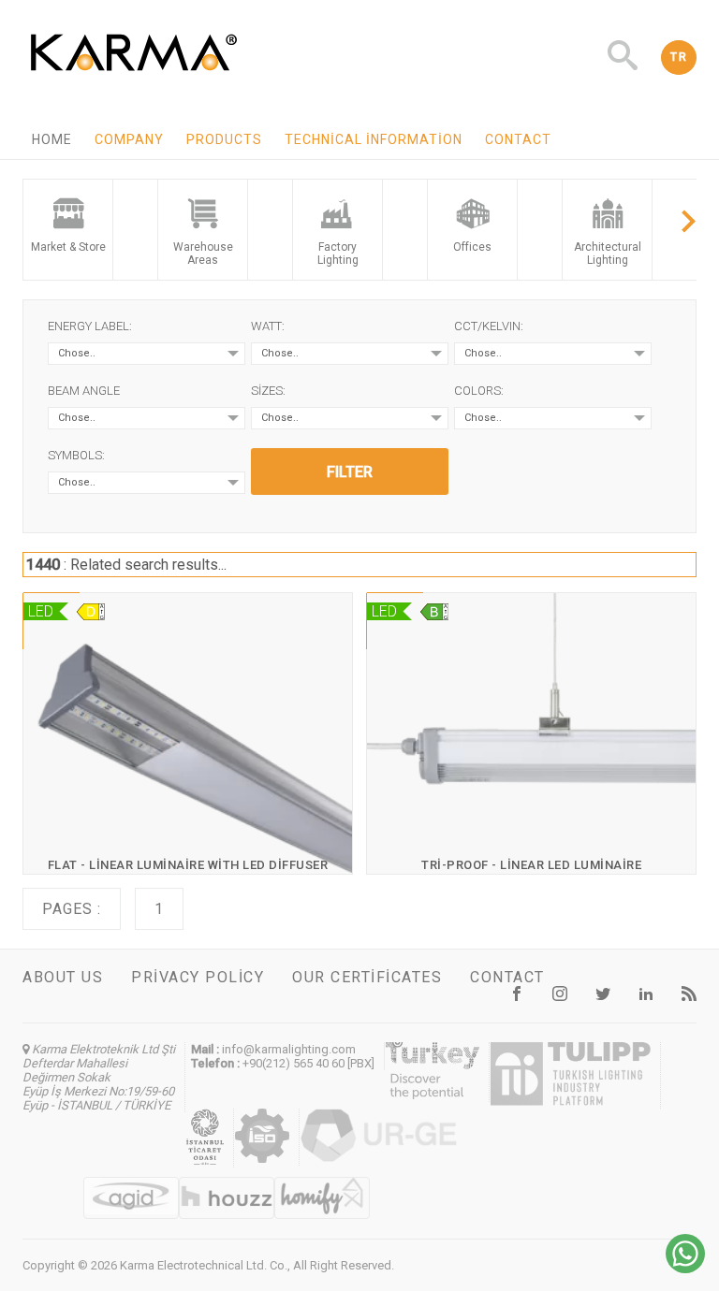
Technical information (373, 139)
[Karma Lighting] (134, 76)
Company (129, 139)
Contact (518, 139)
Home (52, 139)
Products (224, 139)
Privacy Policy (197, 977)
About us (62, 977)
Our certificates (367, 977)
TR (678, 57)
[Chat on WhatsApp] (685, 1268)
